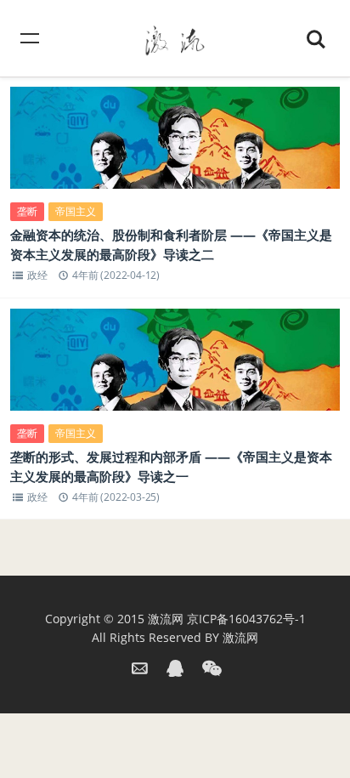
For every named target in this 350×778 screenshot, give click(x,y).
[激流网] (175, 38)
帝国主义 (75, 211)
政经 (37, 275)
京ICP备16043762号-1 (246, 618)
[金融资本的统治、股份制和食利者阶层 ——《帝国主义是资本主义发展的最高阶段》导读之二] (174, 152)
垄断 (27, 211)
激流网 (165, 618)
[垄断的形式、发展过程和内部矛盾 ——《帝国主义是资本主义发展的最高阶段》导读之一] (174, 374)
